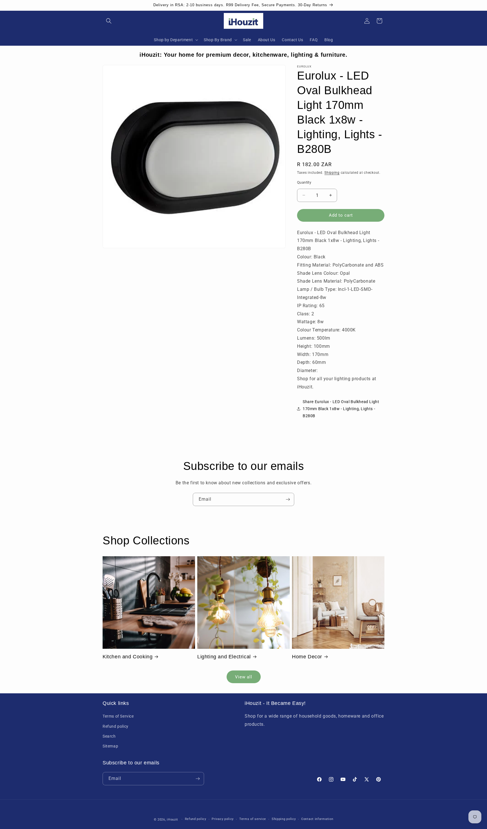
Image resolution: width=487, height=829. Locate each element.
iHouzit (172, 819)
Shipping (332, 173)
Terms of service (252, 819)
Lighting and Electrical (224, 656)
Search (109, 736)
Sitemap (110, 746)
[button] (109, 21)
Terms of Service (118, 716)
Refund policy (116, 726)
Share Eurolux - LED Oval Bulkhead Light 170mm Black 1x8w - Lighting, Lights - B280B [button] (341, 408)
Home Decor (307, 656)
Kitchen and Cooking (127, 656)
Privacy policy (223, 819)
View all (243, 677)
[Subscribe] (288, 499)
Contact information (317, 819)
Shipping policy (284, 819)
